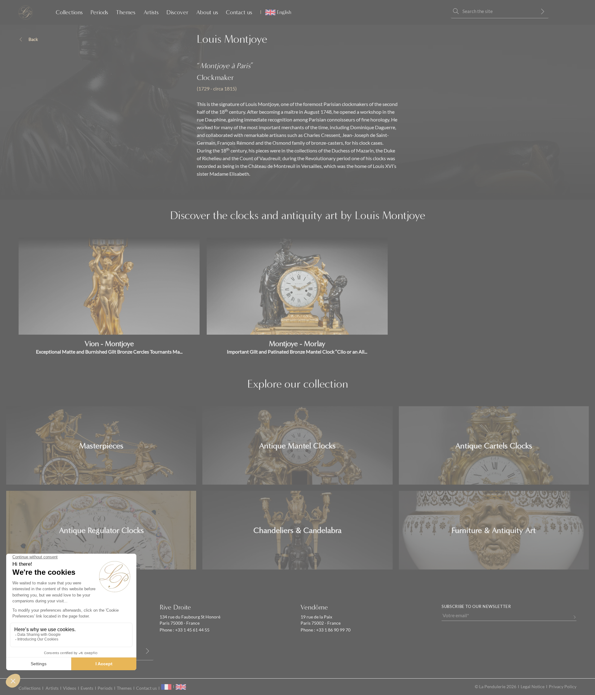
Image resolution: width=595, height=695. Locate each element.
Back (33, 39)
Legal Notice (532, 686)
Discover (177, 12)
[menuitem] (275, 12)
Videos (69, 688)
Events (87, 688)
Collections (69, 12)
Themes (125, 12)
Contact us (239, 12)
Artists (151, 12)
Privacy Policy (562, 686)
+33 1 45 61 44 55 (191, 629)
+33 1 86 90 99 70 (332, 629)
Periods (99, 12)
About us (207, 12)
